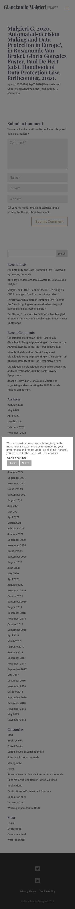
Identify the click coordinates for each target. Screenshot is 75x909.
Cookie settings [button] (17, 458)
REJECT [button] (13, 463)
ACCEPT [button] (25, 463)
